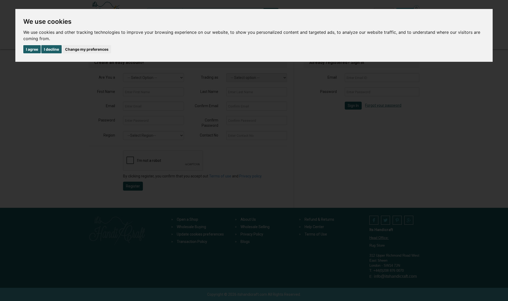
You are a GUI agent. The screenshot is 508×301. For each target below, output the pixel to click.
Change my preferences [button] (86, 49)
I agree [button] (32, 49)
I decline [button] (51, 49)
